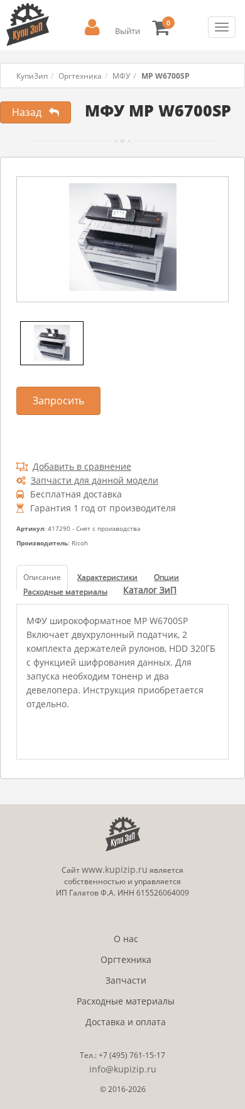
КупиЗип (32, 76)
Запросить (58, 400)
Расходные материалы (126, 1001)
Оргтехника (80, 76)
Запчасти (126, 980)
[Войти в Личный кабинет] (92, 27)
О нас (126, 939)
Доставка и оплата (125, 1022)
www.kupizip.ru (115, 869)
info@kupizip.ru (122, 1069)
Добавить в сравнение (82, 466)
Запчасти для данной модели (94, 480)
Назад (30, 112)
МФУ (121, 76)
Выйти (127, 31)
